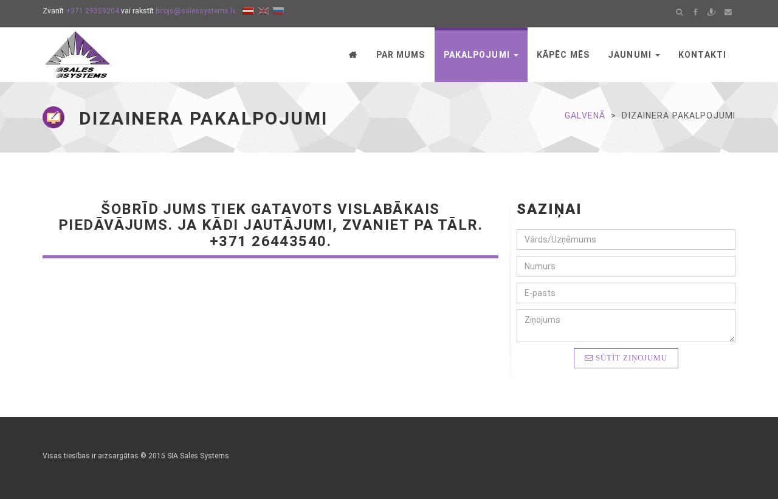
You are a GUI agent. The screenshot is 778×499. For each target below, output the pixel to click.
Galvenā (585, 115)
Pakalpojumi (478, 55)
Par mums (400, 55)
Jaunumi (631, 55)
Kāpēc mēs (563, 55)
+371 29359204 (92, 11)
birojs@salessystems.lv (196, 11)
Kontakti (702, 55)
